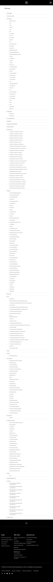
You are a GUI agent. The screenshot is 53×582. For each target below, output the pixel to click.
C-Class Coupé (12, 75)
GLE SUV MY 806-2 (13, 251)
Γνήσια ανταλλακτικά (14, 435)
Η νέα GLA (12, 345)
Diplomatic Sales (13, 391)
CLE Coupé (12, 199)
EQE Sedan (12, 106)
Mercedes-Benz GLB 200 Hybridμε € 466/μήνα (16, 500)
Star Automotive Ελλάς (31, 537)
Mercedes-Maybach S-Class (15, 54)
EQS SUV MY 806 (13, 238)
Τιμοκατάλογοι (4, 541)
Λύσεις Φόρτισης (13, 445)
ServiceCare (12, 428)
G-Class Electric (13, 211)
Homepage (9, 13)
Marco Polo (12, 48)
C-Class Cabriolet (13, 73)
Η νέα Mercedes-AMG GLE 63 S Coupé (17, 337)
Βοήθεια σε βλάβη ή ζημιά (20, 543)
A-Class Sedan (12, 68)
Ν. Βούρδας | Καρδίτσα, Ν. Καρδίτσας (17, 150)
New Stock (9, 18)
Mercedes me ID (13, 441)
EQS (10, 475)
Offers (8, 353)
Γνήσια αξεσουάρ (13, 437)
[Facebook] (2, 573)
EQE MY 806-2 (12, 253)
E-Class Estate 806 (13, 234)
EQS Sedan (12, 45)
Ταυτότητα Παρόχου (5, 570)
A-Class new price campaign (15, 410)
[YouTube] (7, 573)
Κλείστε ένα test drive (6, 537)
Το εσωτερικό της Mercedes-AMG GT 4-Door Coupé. (20, 325)
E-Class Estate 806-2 (14, 257)
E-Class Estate (12, 96)
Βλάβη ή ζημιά (12, 433)
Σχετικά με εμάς (10, 16)
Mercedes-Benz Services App (15, 460)
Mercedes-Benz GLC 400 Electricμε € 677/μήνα (16, 514)
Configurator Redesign (12, 123)
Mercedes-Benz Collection (15, 449)
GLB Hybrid (12, 291)
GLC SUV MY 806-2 (13, 247)
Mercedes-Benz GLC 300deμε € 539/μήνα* (15, 507)
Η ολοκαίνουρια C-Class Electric (16, 329)
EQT (10, 23)
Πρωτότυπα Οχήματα (14, 366)
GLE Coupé (12, 37)
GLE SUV (11, 39)
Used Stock (9, 111)
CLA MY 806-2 (12, 280)
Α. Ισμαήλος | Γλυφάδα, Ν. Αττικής (16, 131)
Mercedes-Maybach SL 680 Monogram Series (18, 300)
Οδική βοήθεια (12, 424)
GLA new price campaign (14, 406)
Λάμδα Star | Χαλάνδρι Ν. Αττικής (16, 140)
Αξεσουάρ (16, 547)
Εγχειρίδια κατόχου (18, 555)
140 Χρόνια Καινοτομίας (14, 402)
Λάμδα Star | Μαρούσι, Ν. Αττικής (16, 135)
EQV (10, 25)
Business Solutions (5, 545)
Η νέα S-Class (12, 305)
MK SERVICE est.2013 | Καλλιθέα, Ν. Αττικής (18, 169)
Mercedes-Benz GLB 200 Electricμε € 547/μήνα (16, 504)
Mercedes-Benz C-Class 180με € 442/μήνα (15, 494)
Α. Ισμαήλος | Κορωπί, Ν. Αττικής (16, 133)
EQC (10, 104)
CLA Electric (12, 278)
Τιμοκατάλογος (13, 383)
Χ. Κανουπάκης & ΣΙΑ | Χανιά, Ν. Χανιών (17, 188)
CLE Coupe (12, 64)
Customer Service (11, 420)
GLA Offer (11, 398)
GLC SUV (11, 35)
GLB (10, 31)
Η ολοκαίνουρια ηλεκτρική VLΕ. (16, 311)
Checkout (9, 121)
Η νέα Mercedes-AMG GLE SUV (16, 323)
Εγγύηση (11, 430)
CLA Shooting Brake (13, 83)
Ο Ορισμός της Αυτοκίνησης (15, 368)
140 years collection (14, 412)
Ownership (9, 415)
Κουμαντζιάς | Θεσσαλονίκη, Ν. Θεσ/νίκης (18, 181)
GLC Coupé (12, 33)
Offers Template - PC (14, 355)
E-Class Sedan (12, 98)
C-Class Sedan (12, 79)
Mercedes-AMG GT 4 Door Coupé (16, 232)
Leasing (8, 481)
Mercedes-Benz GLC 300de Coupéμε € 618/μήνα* (16, 510)
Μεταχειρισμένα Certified (15, 387)
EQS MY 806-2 (12, 259)
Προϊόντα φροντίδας (14, 447)
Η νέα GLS (12, 318)
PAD (8, 296)
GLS (10, 41)
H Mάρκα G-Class (13, 373)
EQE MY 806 (12, 243)
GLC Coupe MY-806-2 (14, 245)
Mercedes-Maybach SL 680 (15, 266)
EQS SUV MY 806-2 (13, 268)
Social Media (36, 570)
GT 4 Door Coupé (13, 43)
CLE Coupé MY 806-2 (14, 201)
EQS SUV (11, 87)
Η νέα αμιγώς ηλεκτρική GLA (15, 343)
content (11, 417)
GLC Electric (12, 255)
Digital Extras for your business (16, 464)
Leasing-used (10, 517)
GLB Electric (12, 289)
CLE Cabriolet (12, 85)
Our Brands (9, 358)
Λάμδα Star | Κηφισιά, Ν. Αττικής (16, 156)
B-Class (11, 71)
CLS (10, 89)
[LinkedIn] (12, 573)
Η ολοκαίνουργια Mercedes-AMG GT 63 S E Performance (21, 302)
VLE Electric (12, 286)
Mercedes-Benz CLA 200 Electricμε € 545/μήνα (16, 490)
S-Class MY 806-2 (13, 276)
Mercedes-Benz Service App (15, 468)
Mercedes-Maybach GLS (14, 52)
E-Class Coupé (12, 94)
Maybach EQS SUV (13, 50)
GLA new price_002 (13, 404)
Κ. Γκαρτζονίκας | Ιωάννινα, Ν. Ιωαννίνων (18, 148)
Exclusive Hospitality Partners (15, 408)
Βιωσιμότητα (12, 381)
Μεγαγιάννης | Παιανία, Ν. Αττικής (16, 175)
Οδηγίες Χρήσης (13, 451)
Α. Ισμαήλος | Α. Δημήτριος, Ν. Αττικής (17, 162)
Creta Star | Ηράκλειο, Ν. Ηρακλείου (17, 144)
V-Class (11, 62)
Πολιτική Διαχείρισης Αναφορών (16, 389)
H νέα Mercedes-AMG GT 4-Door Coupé (17, 331)
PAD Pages (12, 396)
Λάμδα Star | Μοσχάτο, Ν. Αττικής (16, 137)
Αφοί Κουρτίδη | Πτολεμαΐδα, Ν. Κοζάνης (18, 183)
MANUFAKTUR (12, 375)
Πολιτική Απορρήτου (27, 570)
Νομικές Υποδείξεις (16, 570)
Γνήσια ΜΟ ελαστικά (14, 439)
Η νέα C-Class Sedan (14, 348)
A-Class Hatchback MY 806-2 (15, 192)
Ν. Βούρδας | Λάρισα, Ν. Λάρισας (16, 154)
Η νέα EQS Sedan (13, 327)
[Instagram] (9, 573)
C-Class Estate (12, 77)
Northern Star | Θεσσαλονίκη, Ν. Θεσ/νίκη (18, 146)
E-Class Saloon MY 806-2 (15, 236)
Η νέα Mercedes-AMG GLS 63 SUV (16, 333)
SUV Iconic (12, 394)
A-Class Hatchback (13, 66)
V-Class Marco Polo (13, 228)
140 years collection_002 (15, 470)
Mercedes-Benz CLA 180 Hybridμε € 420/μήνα (16, 487)
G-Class (11, 27)
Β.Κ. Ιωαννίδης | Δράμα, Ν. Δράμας (16, 177)
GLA (10, 29)
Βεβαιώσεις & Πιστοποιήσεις (15, 453)
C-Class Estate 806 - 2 (14, 263)
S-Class (11, 56)
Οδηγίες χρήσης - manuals (15, 455)
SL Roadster (12, 58)
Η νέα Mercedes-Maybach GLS (15, 341)
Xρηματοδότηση (13, 385)
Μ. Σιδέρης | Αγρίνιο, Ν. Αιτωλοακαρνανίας (18, 160)
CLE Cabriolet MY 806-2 (14, 270)
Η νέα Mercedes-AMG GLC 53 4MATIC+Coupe (19, 307)
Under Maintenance (11, 478)
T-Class (11, 60)
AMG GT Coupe (13, 20)
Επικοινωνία (9, 129)
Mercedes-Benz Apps (14, 462)
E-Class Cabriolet (13, 91)
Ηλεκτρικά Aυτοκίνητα (14, 379)
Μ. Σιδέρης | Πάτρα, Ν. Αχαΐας (15, 142)
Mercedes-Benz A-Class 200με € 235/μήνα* (15, 484)
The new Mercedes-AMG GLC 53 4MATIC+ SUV (19, 309)
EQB (10, 102)
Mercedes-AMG (13, 362)
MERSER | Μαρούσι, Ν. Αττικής (16, 171)
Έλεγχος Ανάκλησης (14, 458)
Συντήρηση (12, 426)
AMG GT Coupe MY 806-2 (15, 272)
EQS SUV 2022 (10, 126)
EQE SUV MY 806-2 (13, 261)
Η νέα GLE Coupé (13, 320)
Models (8, 190)
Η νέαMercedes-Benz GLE (13, 316)
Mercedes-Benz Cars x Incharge (16, 360)
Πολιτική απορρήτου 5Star (32, 545)
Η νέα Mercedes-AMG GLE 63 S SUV (17, 335)
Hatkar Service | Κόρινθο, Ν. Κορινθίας (17, 185)
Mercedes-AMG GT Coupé (15, 230)
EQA (10, 100)
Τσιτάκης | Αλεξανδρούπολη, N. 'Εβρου (17, 179)
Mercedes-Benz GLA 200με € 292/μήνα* (14, 497)
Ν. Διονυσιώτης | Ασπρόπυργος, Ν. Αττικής (18, 167)
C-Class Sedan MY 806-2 (14, 195)
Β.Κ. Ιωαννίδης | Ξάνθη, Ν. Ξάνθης (16, 158)
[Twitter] (4, 573)
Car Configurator (11, 118)
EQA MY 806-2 (12, 203)
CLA (10, 81)
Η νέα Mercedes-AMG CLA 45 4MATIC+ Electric (19, 339)
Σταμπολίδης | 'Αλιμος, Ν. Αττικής (16, 165)
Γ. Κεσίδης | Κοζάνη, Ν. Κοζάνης (16, 152)
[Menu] (51, 2)
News (8, 350)
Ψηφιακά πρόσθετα (13, 443)
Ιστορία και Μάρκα (13, 364)
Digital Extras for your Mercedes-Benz (17, 466)
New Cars (9, 293)
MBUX (11, 377)
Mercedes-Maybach (13, 400)
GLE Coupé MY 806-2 (14, 249)
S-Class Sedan (12, 220)
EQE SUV (11, 108)
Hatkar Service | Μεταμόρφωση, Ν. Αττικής (18, 173)
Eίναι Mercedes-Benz (14, 371)
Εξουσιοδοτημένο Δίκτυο (7, 539)
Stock (8, 473)
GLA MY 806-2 (12, 240)
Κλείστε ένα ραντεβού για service (16, 422)
